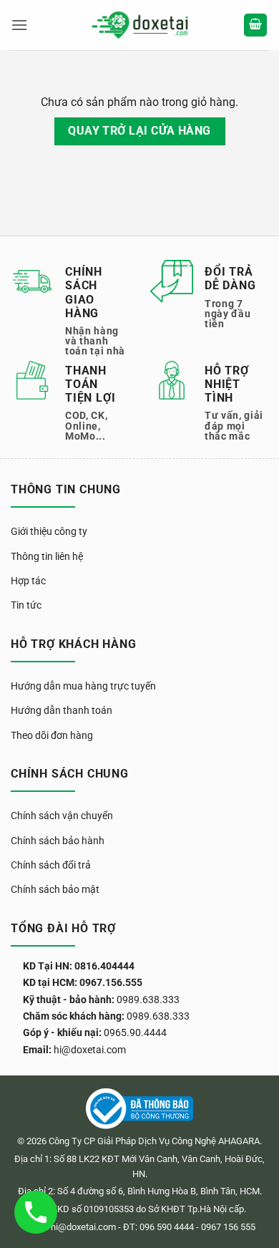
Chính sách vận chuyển (62, 815)
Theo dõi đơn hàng (52, 735)
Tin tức (26, 605)
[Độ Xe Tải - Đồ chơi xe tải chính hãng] (140, 25)
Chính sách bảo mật (55, 889)
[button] (19, 24)
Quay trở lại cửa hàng (139, 131)
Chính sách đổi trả (51, 865)
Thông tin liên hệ (47, 556)
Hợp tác (28, 580)
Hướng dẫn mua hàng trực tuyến (83, 686)
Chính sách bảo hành (57, 840)
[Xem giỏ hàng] (255, 25)
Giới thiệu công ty (49, 531)
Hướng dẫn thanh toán (61, 710)
